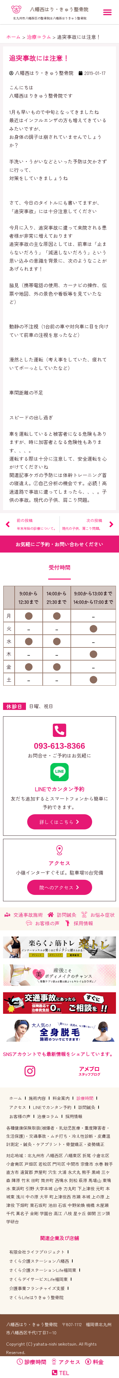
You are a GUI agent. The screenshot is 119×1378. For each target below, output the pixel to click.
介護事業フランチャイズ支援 (37, 1288)
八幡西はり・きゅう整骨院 (59, 9)
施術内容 (37, 1098)
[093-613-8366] (59, 730)
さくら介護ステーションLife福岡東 (42, 1270)
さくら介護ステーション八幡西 (39, 1261)
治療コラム (48, 1116)
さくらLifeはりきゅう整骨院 (36, 1297)
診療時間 (84, 1098)
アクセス (17, 1107)
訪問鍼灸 (86, 1107)
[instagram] (30, 1071)
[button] (107, 12)
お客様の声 (20, 1116)
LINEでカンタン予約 (52, 1107)
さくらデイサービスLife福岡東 (38, 1279)
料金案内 (61, 1098)
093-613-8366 (59, 746)
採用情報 (73, 1116)
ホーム (15, 1098)
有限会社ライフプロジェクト (37, 1252)
